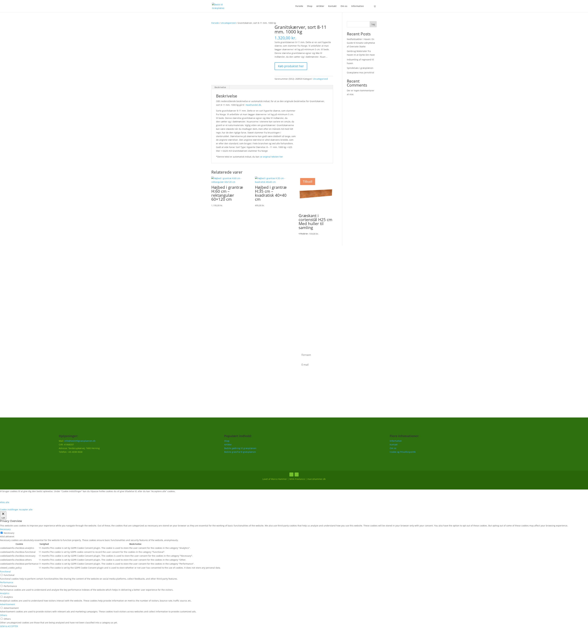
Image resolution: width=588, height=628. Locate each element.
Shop (309, 6)
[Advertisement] (294, 302)
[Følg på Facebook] (291, 474)
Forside (299, 6)
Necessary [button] (5, 529)
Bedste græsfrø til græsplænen (240, 451)
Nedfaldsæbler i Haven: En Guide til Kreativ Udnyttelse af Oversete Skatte (361, 43)
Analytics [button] (4, 593)
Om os (344, 6)
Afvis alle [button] (4, 502)
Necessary (9, 532)
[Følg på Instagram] (297, 474)
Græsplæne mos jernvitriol (360, 72)
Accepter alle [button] (25, 509)
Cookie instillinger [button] (9, 509)
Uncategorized (228, 22)
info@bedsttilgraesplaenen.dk (79, 440)
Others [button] (3, 615)
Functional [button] (5, 571)
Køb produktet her (291, 66)
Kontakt (332, 6)
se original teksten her (271, 156)
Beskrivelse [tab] (220, 87)
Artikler (320, 6)
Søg (373, 24)
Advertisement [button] (7, 604)
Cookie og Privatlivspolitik (403, 451)
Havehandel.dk (253, 104)
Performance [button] (6, 582)
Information (357, 6)
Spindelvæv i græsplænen (360, 67)
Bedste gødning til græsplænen (240, 448)
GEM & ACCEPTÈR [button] (9, 626)
